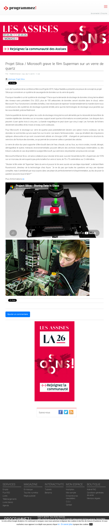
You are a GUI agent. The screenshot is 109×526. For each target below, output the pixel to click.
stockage (11, 79)
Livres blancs (8, 502)
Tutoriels (48, 489)
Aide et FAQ (91, 489)
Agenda (6, 505)
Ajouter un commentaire (17, 314)
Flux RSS (6, 493)
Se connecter (95, 13)
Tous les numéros (31, 493)
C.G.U (68, 502)
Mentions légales (93, 498)
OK (91, 524)
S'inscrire (104, 13)
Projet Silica (20, 79)
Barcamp (48, 493)
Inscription (70, 489)
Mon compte (71, 493)
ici (59, 524)
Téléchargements (10, 499)
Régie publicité (29, 496)
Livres (5, 496)
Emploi (5, 489)
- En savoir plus (66, 524)
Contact (69, 505)
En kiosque (28, 489)
